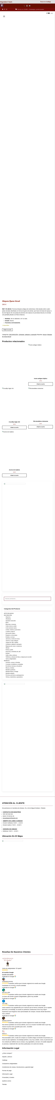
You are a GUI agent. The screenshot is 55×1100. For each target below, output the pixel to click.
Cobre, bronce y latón (11, 626)
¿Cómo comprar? (7, 1053)
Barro (7, 622)
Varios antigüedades (11, 658)
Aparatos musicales (11, 620)
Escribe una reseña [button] (7, 974)
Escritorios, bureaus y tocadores (14, 666)
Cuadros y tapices (10, 631)
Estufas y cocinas (10, 637)
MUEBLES (7, 660)
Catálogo (4, 1060)
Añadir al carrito (7, 329)
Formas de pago (7, 1070)
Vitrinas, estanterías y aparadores (14, 677)
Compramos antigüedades (9, 1063)
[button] (2, 5)
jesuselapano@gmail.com (10, 818)
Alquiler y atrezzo (7, 1056)
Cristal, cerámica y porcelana (13, 629)
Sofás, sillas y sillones (11, 655)
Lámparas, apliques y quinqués (27, 334)
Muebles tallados (10, 673)
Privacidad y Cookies (8, 1077)
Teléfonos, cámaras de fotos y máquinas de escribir (19, 657)
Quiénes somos (6, 1081)
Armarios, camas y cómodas (13, 662)
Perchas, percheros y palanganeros (15, 675)
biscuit (45, 334)
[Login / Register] (47, 13)
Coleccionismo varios (11, 628)
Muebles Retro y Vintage (12, 671)
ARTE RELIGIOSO (9, 613)
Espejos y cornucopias (11, 635)
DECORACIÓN (13, 334)
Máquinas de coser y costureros (14, 646)
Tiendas (4, 1084)
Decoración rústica (10, 633)
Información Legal (7, 1074)
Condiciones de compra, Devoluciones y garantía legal (17, 1067)
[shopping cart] (49, 13)
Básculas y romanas (11, 624)
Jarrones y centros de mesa (13, 638)
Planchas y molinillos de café (13, 651)
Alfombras (8, 618)
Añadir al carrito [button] (41, 384)
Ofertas (7, 647)
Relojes (8, 653)
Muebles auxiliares (10, 669)
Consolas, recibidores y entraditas (14, 664)
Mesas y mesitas (10, 667)
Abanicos (8, 617)
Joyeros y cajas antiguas (12, 640)
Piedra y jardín (9, 649)
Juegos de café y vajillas (12, 642)
